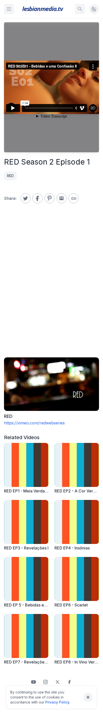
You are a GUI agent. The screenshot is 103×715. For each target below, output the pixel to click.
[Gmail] (61, 198)
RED (10, 176)
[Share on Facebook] (37, 198)
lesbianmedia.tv (42, 9)
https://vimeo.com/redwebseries (34, 422)
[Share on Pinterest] (49, 198)
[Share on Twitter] (25, 198)
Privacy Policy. (57, 702)
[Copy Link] (73, 198)
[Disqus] (51, 286)
